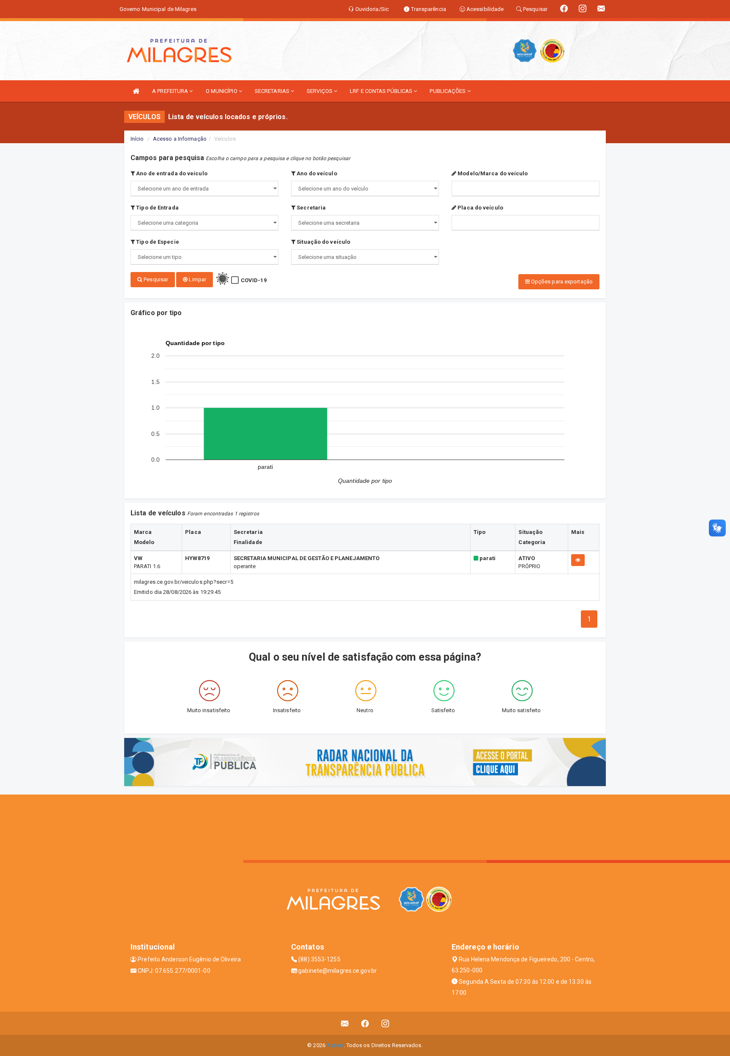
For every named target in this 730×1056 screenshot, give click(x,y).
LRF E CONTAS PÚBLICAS (382, 91)
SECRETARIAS (273, 91)
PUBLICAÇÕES (448, 91)
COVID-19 (254, 280)
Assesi (335, 1045)
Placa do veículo (479, 207)
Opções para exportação (561, 281)
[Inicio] (136, 91)
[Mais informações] (578, 560)
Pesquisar (155, 279)
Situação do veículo (322, 242)
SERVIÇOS (320, 91)
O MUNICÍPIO (222, 91)
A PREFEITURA (170, 91)
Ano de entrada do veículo (171, 173)
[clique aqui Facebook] (365, 1023)
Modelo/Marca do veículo (492, 173)
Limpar (197, 279)
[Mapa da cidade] (365, 826)
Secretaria (310, 207)
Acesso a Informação (180, 139)
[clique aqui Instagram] (385, 1023)
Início (137, 139)
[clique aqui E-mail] (345, 1023)
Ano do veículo (316, 173)
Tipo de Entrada (157, 207)
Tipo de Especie (157, 242)
